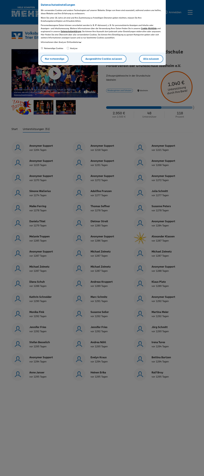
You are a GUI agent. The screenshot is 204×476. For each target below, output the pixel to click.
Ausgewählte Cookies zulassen (103, 58)
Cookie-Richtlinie (149, 28)
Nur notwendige (54, 58)
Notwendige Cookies (53, 48)
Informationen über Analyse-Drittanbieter (60, 42)
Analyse (73, 48)
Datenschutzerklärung (71, 31)
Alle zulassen (151, 58)
